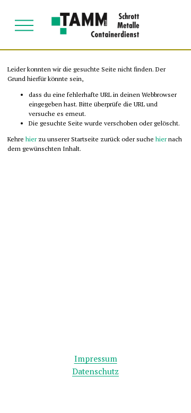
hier (31, 139)
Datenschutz (95, 371)
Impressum (95, 358)
